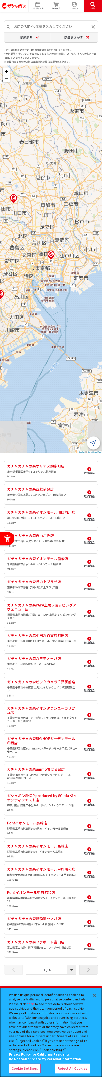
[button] (51, 254)
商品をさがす (73, 37)
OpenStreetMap (94, 451)
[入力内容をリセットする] (93, 27)
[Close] (94, 995)
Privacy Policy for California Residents (39, 1054)
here (30, 1004)
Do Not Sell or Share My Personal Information (45, 1059)
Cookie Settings (25, 1068)
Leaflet (82, 451)
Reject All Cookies (72, 1068)
